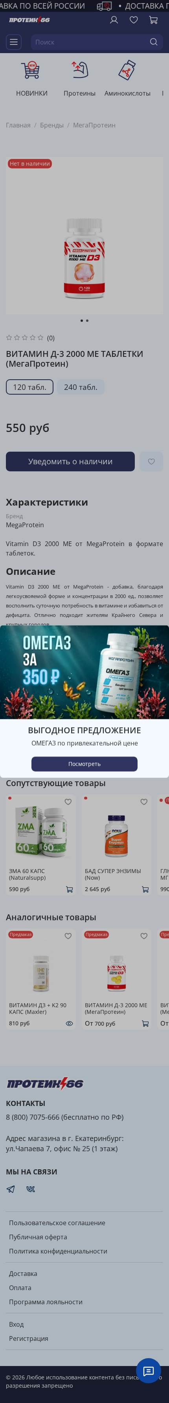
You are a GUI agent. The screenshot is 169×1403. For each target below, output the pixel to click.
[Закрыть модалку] (155, 639)
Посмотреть (84, 764)
